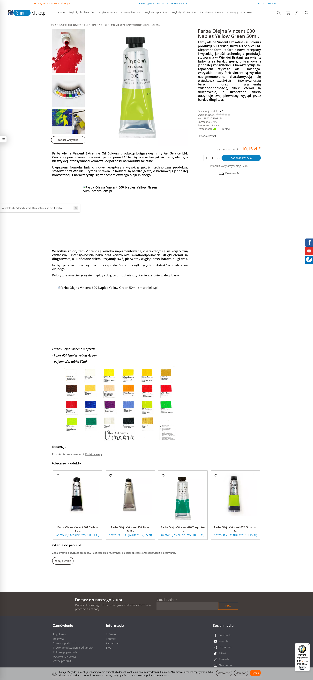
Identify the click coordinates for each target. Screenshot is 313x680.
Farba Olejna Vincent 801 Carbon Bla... (77, 529)
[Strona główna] (24, 12)
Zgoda (255, 672)
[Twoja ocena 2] (220, 115)
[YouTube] (309, 250)
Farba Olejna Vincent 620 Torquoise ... (183, 529)
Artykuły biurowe (130, 12)
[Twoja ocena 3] (223, 115)
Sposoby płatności (64, 643)
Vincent (215, 125)
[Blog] (309, 259)
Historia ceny (205, 135)
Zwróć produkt (62, 661)
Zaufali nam (113, 643)
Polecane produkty (66, 463)
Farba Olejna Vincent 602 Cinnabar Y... (235, 529)
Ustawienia (224, 672)
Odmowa (241, 672)
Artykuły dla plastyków (81, 12)
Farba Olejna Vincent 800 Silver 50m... (130, 529)
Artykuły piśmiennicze (183, 12)
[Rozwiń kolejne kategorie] (260, 12)
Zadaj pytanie (63, 561)
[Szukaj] (278, 13)
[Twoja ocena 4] (226, 115)
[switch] (302, 668)
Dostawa (58, 639)
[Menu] (308, 645)
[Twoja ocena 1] (217, 115)
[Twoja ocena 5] (229, 115)
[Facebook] (309, 242)
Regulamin (59, 634)
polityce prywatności (157, 675)
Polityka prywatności (65, 652)
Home (61, 12)
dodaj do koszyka (241, 158)
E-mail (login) (165, 600)
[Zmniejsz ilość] (212, 158)
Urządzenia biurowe (211, 12)
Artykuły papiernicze (155, 12)
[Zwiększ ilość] (200, 158)
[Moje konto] (297, 13)
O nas (261, 3)
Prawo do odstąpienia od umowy (73, 647)
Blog (108, 647)
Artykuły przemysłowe (239, 12)
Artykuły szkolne (107, 12)
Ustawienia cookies (64, 656)
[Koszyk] (288, 13)
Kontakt (272, 3)
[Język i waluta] (306, 13)
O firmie (111, 634)
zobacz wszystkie (68, 140)
